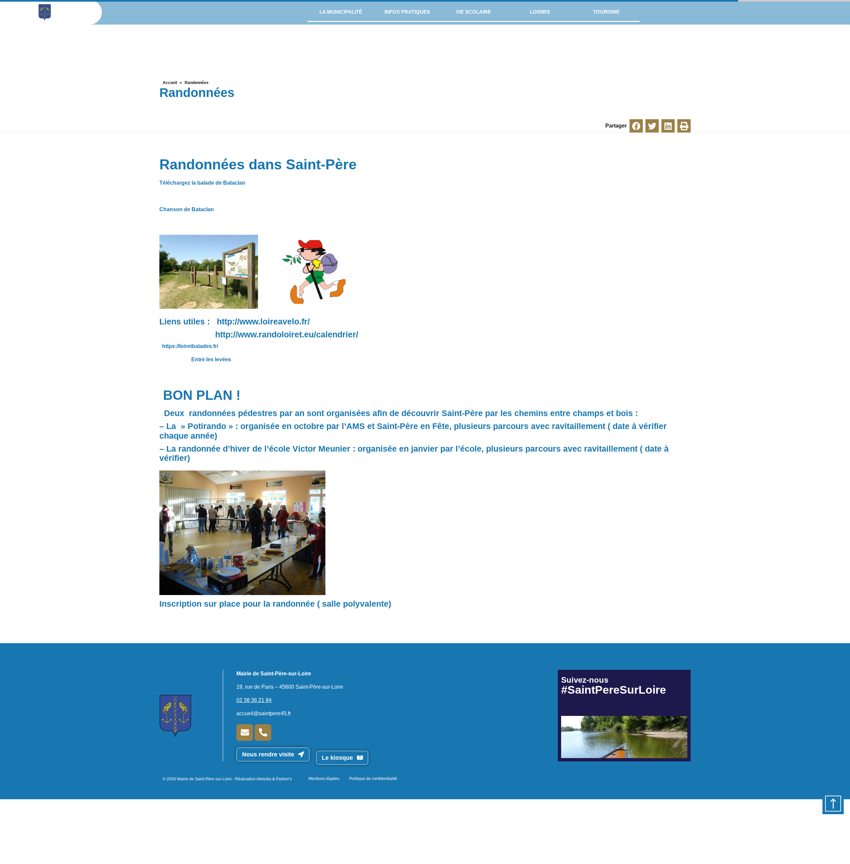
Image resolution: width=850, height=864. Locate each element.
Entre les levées (210, 359)
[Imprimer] (684, 125)
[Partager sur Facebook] (636, 125)
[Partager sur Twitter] (652, 125)
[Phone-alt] (263, 732)
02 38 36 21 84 (254, 700)
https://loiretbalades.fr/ (190, 346)
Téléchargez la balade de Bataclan (202, 183)
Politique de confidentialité (373, 778)
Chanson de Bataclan (186, 209)
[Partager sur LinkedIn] (668, 125)
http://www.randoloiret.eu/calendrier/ (286, 334)
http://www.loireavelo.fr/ (263, 321)
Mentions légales (323, 778)
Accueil (170, 82)
